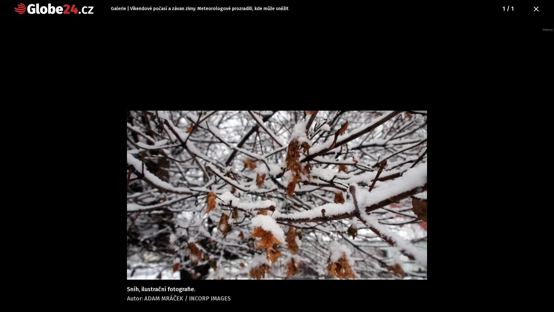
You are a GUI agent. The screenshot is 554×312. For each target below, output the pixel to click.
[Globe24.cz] (53, 8)
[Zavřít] (536, 8)
